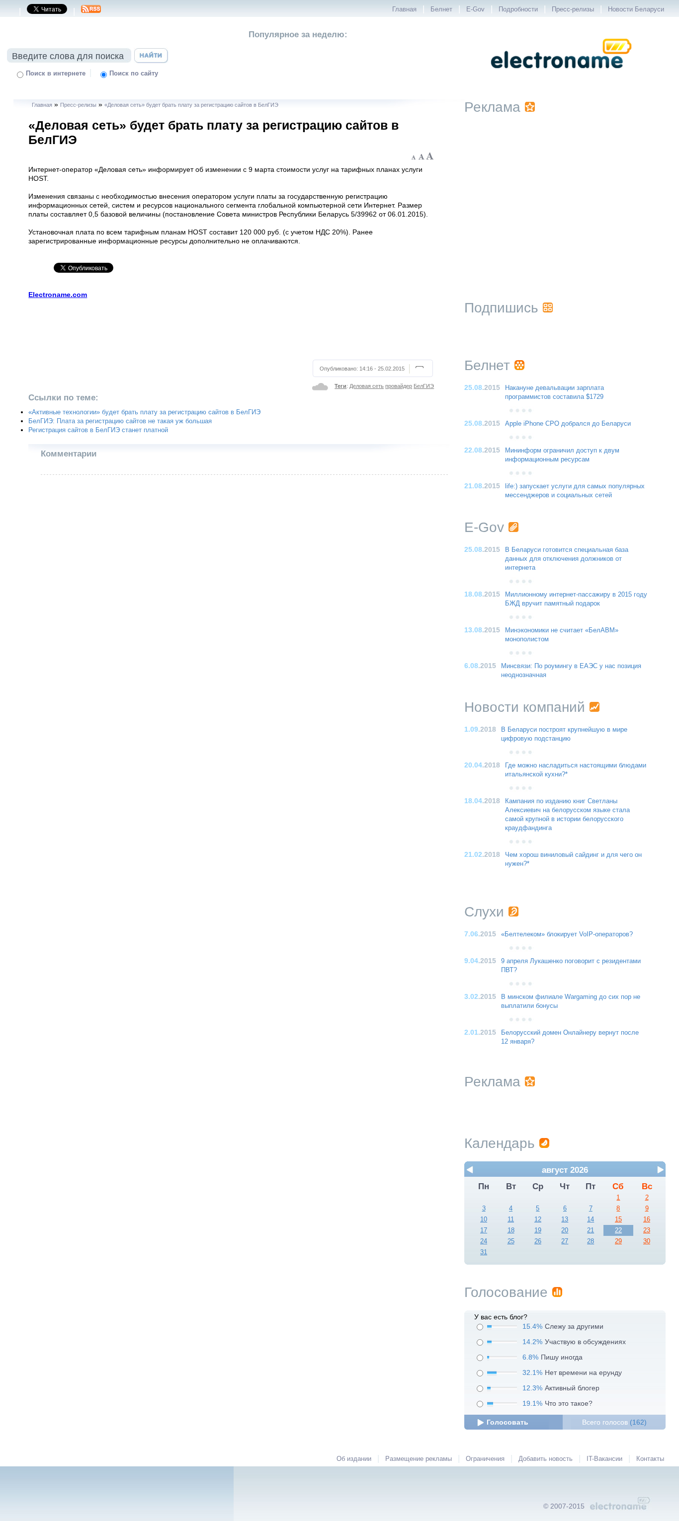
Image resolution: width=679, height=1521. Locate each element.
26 (537, 1241)
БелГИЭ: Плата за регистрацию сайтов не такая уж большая (120, 421)
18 (511, 1230)
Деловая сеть (366, 386)
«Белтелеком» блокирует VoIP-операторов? (567, 934)
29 (618, 1241)
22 (618, 1230)
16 (646, 1219)
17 (483, 1230)
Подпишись (501, 307)
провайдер (398, 386)
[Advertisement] (231, 327)
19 (537, 1230)
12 (537, 1219)
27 (564, 1241)
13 (564, 1219)
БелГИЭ (424, 386)
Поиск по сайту (133, 73)
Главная (404, 9)
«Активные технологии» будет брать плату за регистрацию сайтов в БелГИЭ (144, 412)
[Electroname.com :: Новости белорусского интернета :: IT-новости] (561, 75)
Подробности (518, 9)
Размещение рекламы (418, 1458)
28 (590, 1241)
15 (618, 1219)
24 (483, 1241)
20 (564, 1230)
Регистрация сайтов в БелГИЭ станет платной (98, 430)
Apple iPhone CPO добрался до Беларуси (568, 423)
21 (590, 1230)
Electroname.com (57, 295)
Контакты (650, 1458)
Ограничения (485, 1458)
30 (646, 1241)
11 (511, 1219)
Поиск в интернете (55, 73)
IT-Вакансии (604, 1458)
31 (483, 1252)
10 (483, 1219)
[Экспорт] (91, 11)
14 (590, 1219)
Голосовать (507, 1422)
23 (646, 1230)
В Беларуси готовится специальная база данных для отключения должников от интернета (566, 558)
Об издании (354, 1458)
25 (511, 1241)
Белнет (441, 9)
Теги (340, 386)
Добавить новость (545, 1458)
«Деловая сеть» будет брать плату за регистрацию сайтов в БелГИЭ (191, 105)
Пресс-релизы (573, 9)
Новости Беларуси (636, 9)
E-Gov (475, 9)
